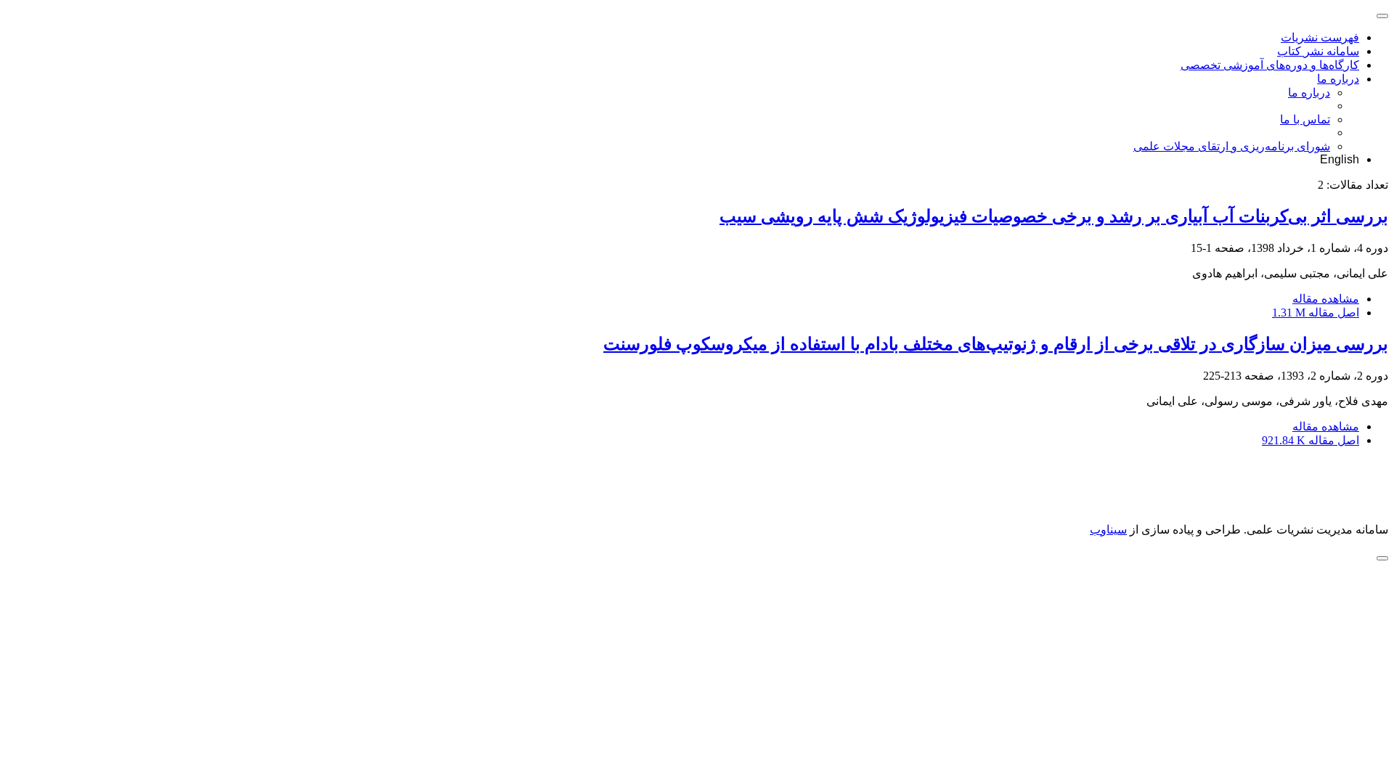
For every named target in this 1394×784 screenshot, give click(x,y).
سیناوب (1108, 529)
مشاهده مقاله (1325, 299)
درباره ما (1338, 79)
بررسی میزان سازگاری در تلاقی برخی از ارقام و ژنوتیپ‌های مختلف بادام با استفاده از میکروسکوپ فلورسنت (995, 344)
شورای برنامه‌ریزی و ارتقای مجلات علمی (1231, 146)
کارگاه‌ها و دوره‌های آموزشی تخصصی (1270, 65)
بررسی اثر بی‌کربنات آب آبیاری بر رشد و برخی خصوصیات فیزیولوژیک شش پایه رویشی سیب (1054, 216)
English (1339, 159)
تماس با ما (1305, 119)
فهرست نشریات (1320, 37)
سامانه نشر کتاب (1318, 51)
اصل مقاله (1315, 312)
